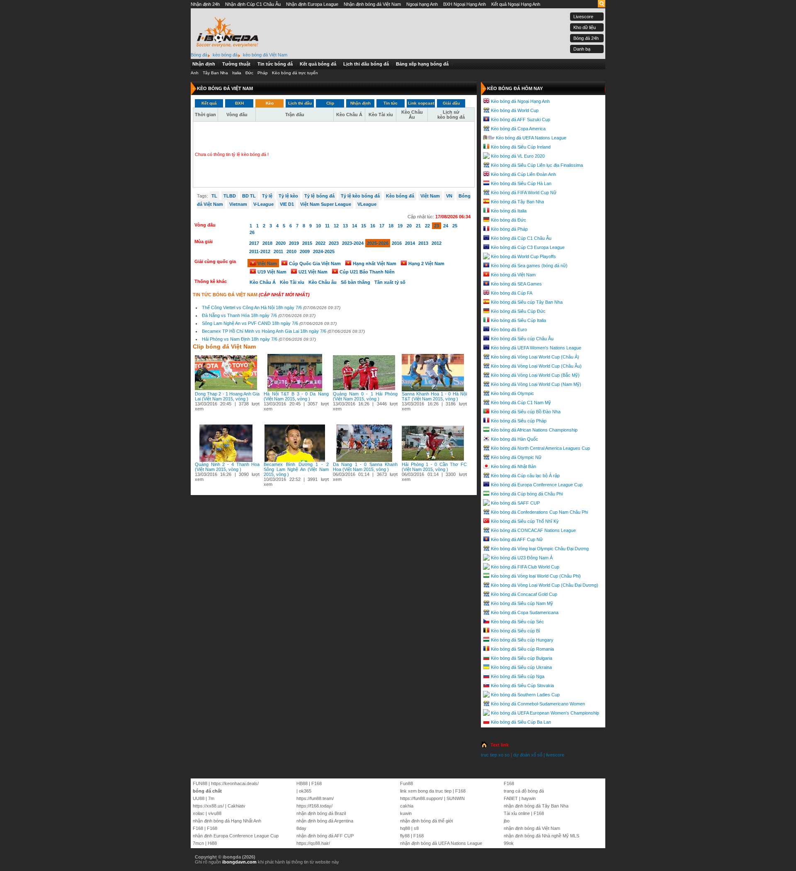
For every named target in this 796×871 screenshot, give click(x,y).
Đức (249, 73)
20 (409, 225)
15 (363, 225)
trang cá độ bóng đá (524, 790)
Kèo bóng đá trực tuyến (295, 73)
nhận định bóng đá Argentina (324, 820)
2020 (281, 243)
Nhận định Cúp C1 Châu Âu (253, 4)
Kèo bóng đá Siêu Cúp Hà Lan (521, 183)
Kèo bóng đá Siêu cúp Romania (522, 649)
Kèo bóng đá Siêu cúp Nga (517, 676)
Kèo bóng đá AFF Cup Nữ (517, 539)
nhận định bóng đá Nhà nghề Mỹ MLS (541, 835)
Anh (195, 73)
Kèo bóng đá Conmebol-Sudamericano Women (538, 703)
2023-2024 (353, 243)
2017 (254, 243)
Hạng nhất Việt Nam (374, 263)
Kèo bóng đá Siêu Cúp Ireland (521, 146)
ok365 (305, 790)
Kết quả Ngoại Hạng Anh (515, 4)
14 (354, 225)
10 (318, 225)
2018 (267, 243)
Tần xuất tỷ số (389, 282)
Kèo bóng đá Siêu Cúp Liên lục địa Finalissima (537, 165)
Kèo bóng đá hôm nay (515, 88)
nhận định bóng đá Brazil (321, 813)
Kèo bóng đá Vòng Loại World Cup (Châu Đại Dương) (544, 585)
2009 (305, 251)
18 (390, 225)
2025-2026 (377, 243)
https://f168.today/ (314, 805)
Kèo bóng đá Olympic (512, 393)
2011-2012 (259, 251)
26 (252, 232)
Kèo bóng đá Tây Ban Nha (517, 201)
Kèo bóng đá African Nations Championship (534, 429)
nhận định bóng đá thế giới (426, 820)
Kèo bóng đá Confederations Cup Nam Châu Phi (539, 512)
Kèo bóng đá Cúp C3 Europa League (528, 247)
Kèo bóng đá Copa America (518, 128)
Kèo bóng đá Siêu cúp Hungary (522, 639)
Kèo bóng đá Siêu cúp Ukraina (521, 667)
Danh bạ (581, 48)
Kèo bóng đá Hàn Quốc (514, 439)
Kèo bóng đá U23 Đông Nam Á (522, 557)
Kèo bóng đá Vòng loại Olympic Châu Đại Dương (540, 548)
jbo (507, 820)
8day (301, 828)
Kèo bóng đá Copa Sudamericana (524, 612)
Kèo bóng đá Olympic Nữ (516, 457)
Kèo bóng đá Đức (508, 219)
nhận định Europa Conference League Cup (236, 835)
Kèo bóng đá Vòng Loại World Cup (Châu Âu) (536, 366)
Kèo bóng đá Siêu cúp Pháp (518, 420)
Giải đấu (451, 103)
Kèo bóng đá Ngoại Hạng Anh (520, 101)
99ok (509, 843)
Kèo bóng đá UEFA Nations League (531, 137)
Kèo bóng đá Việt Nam (513, 274)
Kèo (270, 103)
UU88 (198, 798)
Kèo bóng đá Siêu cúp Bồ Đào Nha (526, 411)
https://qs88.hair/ (313, 843)
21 (418, 225)
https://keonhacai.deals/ (235, 783)
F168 (198, 828)
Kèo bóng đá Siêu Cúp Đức (518, 311)
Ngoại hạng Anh (422, 4)
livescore (555, 754)
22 (427, 225)
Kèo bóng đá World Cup (515, 110)
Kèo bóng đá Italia (509, 210)
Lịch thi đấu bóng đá (366, 63)
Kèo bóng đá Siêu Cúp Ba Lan (521, 722)
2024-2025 (324, 251)
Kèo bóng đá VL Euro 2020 (518, 156)
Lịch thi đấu (300, 103)
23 (436, 225)
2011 (278, 251)
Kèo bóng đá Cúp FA (511, 292)
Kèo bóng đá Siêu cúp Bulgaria (521, 658)
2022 (320, 243)
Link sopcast (421, 103)
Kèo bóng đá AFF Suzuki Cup (520, 119)
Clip (330, 103)
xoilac (198, 813)
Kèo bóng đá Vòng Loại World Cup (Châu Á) (535, 356)
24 (445, 225)
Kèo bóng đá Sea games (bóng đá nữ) (529, 265)
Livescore (583, 16)
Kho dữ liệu (584, 27)
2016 (397, 243)
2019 (294, 243)
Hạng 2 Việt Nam (425, 263)
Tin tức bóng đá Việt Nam (225, 294)
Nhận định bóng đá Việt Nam (372, 4)
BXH (239, 103)
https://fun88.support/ (421, 798)
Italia (236, 73)
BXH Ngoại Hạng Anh (464, 4)
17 (381, 225)
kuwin (406, 813)
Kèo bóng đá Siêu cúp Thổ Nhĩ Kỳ (525, 521)
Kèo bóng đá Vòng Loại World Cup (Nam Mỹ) (536, 384)
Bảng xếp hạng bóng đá (422, 63)
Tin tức (390, 103)
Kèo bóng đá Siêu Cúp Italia (518, 320)
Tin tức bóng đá (275, 63)
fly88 (405, 835)
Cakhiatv (236, 805)
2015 (307, 243)
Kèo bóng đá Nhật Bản (513, 466)
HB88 (302, 783)
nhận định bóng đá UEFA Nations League (441, 843)
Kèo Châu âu (322, 282)
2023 (334, 243)
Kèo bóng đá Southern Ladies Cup (525, 694)
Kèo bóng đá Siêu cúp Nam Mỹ (522, 603)
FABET (511, 798)
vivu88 (214, 813)
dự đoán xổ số (527, 754)
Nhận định (203, 63)
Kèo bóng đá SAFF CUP (515, 502)
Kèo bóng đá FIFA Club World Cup (525, 566)
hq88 (405, 828)
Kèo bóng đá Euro (509, 329)
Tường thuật (236, 63)
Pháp (262, 73)
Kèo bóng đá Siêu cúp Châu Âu (522, 338)
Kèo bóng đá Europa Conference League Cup (536, 484)
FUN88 (200, 783)
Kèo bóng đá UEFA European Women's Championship (545, 712)
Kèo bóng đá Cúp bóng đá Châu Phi (527, 493)
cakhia (406, 805)
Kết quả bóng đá (318, 63)
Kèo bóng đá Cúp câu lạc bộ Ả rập (525, 475)
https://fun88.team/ (315, 798)
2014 (410, 243)
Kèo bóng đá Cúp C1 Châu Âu (521, 238)
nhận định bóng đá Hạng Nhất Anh (227, 820)
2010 (291, 251)
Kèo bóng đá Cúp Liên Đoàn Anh (523, 174)
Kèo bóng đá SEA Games (516, 283)
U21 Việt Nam (312, 271)
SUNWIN (456, 798)
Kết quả (209, 103)
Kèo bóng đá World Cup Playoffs (523, 256)
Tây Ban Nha (215, 73)
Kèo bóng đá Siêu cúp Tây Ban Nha (527, 302)
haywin (529, 798)
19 (400, 225)
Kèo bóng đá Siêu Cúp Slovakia (522, 685)
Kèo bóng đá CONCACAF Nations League (533, 530)
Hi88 (212, 843)
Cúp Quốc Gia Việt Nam (314, 263)
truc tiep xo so (495, 754)
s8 (416, 828)
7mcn (198, 843)
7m (211, 798)
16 (372, 225)
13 (345, 225)
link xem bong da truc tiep (425, 790)
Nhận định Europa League (312, 4)
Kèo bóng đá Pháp (509, 229)
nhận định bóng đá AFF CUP (325, 835)
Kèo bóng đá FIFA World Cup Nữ (523, 192)
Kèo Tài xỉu (292, 282)
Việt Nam (266, 263)
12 (336, 225)
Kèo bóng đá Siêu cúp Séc (517, 621)
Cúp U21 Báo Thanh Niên (366, 271)
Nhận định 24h (205, 4)
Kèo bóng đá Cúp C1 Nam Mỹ (521, 402)
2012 (437, 243)
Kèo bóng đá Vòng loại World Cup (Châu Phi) (536, 575)
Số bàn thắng (355, 282)
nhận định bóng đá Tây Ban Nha (536, 805)
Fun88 (406, 783)
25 (454, 225)
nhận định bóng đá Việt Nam (532, 828)
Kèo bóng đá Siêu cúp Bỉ (515, 630)
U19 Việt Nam (271, 271)
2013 (423, 243)
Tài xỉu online (517, 813)
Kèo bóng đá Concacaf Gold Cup (524, 594)
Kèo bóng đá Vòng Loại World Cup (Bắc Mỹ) (535, 375)
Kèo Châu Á (263, 282)
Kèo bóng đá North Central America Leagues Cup (540, 448)
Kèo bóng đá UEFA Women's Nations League (536, 347)
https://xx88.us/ (208, 805)
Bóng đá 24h (586, 38)
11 (327, 225)
